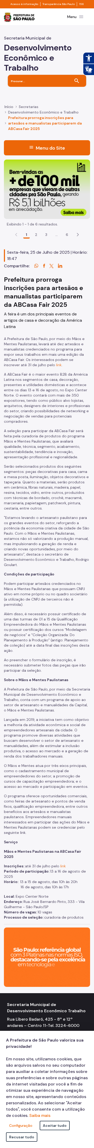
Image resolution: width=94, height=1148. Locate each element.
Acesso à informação (24, 4)
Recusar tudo (21, 1137)
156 (81, 4)
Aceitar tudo (55, 1125)
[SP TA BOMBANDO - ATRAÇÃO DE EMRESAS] (47, 189)
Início (8, 106)
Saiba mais (39, 1115)
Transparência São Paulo (59, 4)
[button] (78, 234)
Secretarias (28, 106)
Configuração (20, 1125)
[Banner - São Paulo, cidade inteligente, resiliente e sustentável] (47, 957)
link (59, 365)
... (56, 234)
